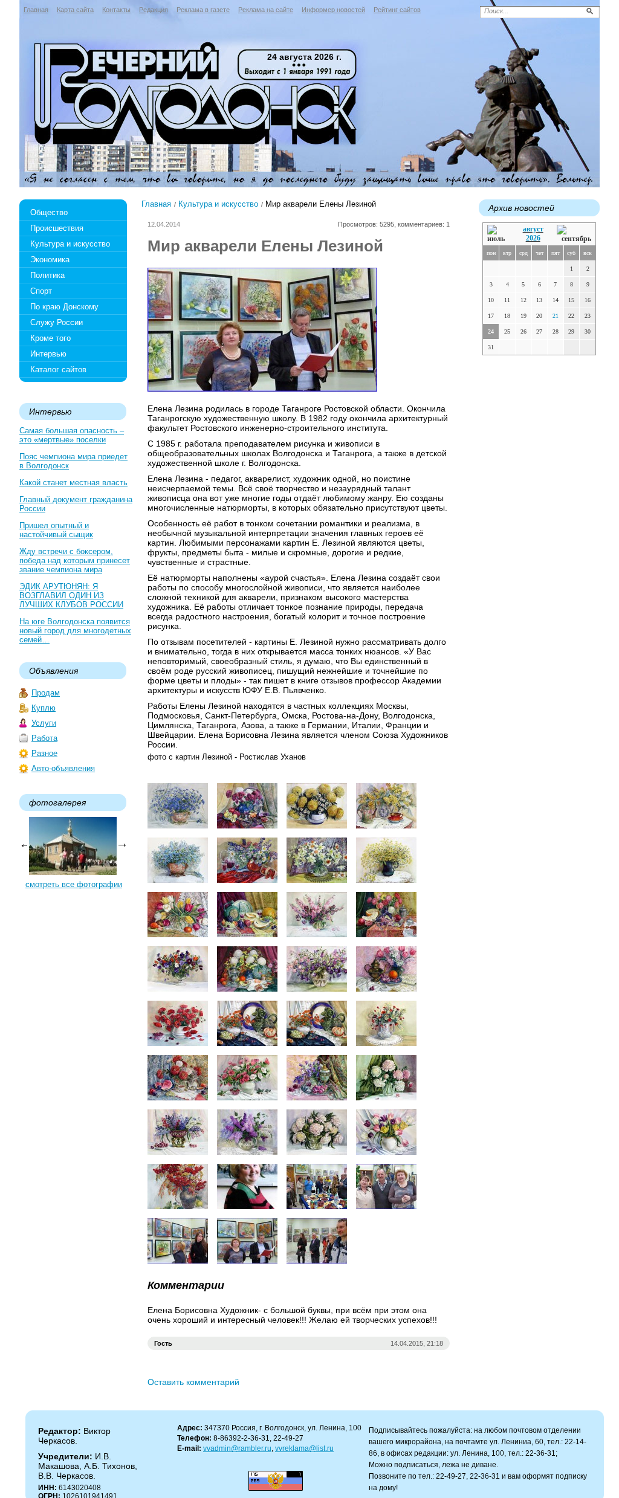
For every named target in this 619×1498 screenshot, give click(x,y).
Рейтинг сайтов (397, 9)
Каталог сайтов (58, 369)
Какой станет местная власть (73, 482)
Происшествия (56, 228)
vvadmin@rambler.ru (237, 1448)
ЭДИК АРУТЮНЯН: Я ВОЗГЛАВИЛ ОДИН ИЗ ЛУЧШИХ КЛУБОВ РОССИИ (71, 595)
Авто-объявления (63, 768)
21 (556, 315)
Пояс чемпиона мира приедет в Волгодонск (73, 461)
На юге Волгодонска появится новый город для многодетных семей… (75, 630)
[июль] (498, 234)
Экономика (50, 259)
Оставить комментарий (193, 1382)
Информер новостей (333, 9)
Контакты (116, 9)
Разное (44, 753)
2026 (533, 238)
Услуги (43, 723)
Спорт (41, 290)
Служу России (56, 322)
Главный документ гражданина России (75, 504)
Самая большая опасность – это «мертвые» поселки (71, 435)
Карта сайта (75, 9)
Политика (47, 275)
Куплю (43, 707)
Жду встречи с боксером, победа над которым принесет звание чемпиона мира (74, 560)
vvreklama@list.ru (304, 1448)
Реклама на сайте (265, 9)
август (533, 229)
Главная (36, 9)
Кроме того (50, 338)
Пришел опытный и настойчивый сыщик (56, 530)
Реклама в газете (203, 9)
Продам (45, 692)
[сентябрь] (574, 234)
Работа (44, 738)
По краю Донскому (64, 306)
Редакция (153, 9)
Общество (49, 212)
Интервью (48, 353)
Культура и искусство (70, 243)
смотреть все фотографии (73, 884)
